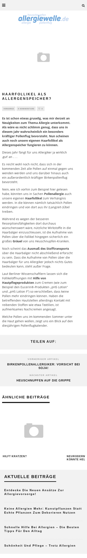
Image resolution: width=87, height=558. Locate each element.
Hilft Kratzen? (15, 456)
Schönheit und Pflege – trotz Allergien (40, 545)
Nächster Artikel (44, 375)
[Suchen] (83, 5)
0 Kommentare (26, 108)
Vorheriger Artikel (43, 359)
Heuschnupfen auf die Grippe (43, 380)
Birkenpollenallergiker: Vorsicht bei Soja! (43, 366)
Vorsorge (9, 108)
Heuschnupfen (45, 241)
